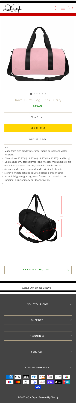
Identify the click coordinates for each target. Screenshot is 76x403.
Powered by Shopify (48, 397)
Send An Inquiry (37, 269)
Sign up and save (37, 367)
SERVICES (37, 351)
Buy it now (38, 139)
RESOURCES (37, 335)
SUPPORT (37, 320)
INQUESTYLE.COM (37, 304)
